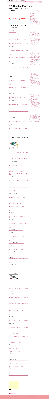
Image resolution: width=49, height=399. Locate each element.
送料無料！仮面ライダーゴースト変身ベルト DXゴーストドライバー (16, 230)
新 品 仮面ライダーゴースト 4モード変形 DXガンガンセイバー (15, 351)
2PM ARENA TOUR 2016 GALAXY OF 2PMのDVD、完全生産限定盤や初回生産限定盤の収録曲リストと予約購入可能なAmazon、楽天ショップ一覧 (35, 81)
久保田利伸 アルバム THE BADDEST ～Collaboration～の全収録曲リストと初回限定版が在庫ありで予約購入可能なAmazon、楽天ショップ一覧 (35, 110)
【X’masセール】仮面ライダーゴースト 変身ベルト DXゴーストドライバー (17, 203)
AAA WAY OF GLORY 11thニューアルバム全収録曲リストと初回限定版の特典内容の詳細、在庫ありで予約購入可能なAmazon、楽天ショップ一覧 (35, 36)
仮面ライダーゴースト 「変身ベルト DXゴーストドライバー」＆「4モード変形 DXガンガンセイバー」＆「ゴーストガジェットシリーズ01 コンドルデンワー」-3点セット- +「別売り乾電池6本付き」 (18, 40)
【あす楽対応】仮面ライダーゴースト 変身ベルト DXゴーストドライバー (16, 243)
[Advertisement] (14, 385)
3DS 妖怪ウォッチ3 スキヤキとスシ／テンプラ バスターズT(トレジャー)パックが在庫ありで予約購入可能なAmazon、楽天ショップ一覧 (35, 93)
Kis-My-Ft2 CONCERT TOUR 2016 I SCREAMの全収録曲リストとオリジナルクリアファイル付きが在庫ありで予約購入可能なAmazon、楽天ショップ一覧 (35, 91)
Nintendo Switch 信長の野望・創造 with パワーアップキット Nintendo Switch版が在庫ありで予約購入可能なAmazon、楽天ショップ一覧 (35, 26)
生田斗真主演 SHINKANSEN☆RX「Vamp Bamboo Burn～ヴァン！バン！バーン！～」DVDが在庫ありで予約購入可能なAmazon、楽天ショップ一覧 (35, 21)
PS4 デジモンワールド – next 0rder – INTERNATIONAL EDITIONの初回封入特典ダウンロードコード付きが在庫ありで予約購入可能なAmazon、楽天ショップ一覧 (35, 51)
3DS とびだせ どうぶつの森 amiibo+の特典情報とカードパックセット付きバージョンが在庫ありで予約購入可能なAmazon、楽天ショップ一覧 (35, 114)
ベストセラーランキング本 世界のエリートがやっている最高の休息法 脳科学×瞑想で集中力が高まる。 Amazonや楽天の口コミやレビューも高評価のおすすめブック (35, 108)
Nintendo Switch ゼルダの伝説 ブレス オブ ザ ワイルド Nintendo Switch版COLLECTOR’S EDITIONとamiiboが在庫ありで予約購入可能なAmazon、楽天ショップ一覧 (35, 30)
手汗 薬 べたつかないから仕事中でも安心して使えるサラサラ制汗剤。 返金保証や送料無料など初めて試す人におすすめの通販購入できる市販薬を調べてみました (35, 102)
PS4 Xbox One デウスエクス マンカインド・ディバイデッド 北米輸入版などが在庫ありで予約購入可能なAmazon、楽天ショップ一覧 (35, 12)
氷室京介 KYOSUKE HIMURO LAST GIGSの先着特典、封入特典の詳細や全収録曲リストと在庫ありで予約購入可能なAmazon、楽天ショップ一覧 (35, 56)
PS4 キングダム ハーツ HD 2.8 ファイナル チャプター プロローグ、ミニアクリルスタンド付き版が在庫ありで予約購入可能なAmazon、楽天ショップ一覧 (35, 76)
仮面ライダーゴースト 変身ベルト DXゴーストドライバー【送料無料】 (16, 249)
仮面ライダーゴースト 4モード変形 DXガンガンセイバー (15, 333)
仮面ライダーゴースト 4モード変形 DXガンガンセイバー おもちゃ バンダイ (17, 363)
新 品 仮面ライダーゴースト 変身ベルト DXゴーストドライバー (15, 171)
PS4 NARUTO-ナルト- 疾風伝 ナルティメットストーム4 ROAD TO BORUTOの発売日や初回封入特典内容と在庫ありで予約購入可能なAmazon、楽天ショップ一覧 (35, 59)
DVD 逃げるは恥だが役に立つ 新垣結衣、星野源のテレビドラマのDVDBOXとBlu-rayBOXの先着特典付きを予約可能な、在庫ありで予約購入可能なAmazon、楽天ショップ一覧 (35, 61)
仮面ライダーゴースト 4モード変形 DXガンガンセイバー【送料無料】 (16, 366)
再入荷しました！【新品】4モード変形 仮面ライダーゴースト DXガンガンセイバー (18, 348)
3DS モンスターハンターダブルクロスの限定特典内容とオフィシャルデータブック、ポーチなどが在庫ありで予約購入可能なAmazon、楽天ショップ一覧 (35, 33)
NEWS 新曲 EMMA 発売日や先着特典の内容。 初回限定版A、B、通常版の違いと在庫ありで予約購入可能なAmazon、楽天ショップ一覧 (35, 58)
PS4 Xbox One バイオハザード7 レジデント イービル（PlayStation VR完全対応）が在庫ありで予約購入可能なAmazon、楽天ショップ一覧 (35, 120)
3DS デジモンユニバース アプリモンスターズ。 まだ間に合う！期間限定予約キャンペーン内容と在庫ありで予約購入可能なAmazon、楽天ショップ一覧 (35, 101)
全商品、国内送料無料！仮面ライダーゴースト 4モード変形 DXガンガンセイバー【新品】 (18, 378)
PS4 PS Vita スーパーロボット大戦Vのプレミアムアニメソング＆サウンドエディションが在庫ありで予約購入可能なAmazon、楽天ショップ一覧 (35, 41)
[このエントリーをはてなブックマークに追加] (12, 389)
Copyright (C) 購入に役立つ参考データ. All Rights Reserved (24, 398)
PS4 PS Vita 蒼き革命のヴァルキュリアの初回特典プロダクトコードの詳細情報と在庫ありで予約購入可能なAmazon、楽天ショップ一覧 (35, 69)
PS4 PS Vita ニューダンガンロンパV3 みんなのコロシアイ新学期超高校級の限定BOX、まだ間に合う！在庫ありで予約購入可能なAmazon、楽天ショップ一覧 (35, 74)
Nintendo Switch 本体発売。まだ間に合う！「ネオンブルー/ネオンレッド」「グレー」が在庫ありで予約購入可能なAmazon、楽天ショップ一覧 (35, 39)
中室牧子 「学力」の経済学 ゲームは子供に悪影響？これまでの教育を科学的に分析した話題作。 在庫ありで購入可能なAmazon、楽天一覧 (35, 121)
